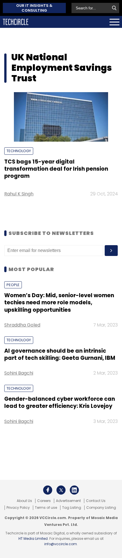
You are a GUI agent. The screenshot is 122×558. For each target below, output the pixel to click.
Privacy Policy (18, 507)
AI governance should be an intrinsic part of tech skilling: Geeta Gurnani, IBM (59, 354)
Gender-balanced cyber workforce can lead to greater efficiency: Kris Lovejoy (59, 402)
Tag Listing (71, 507)
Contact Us (96, 501)
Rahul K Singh (18, 194)
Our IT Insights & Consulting (34, 8)
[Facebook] (47, 490)
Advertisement (68, 501)
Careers (44, 501)
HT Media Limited (33, 538)
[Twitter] (61, 490)
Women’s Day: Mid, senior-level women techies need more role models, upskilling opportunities (59, 303)
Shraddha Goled (22, 325)
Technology (19, 151)
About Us (24, 501)
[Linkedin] (74, 490)
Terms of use (46, 507)
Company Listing (101, 507)
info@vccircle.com (60, 544)
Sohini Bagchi (18, 373)
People (13, 285)
